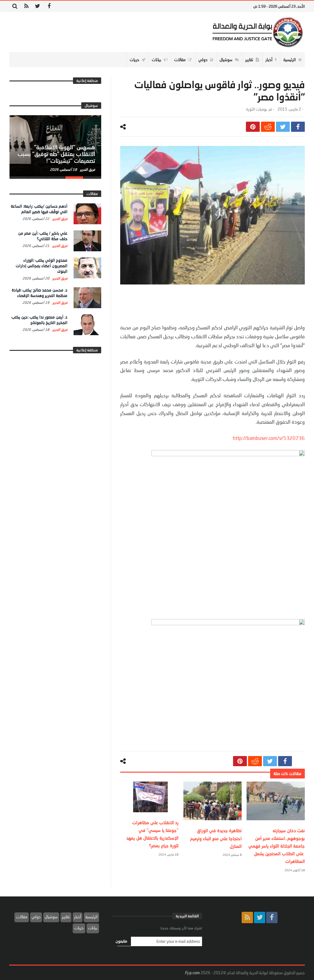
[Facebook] (49, 6)
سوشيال (51, 916)
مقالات (21, 916)
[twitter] (283, 127)
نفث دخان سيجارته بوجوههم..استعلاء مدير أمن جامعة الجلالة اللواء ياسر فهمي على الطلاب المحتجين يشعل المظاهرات (276, 846)
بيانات (93, 927)
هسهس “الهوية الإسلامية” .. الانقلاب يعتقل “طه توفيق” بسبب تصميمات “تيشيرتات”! (56, 154)
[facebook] (298, 127)
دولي (36, 916)
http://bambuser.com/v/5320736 (269, 438)
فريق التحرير (87, 169)
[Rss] (26, 6)
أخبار (77, 916)
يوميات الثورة (256, 109)
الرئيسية (91, 916)
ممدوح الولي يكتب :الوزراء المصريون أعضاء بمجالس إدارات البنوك (41, 266)
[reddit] (268, 127)
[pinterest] (253, 127)
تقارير (66, 916)
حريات (79, 927)
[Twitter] (37, 6)
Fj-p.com (192, 972)
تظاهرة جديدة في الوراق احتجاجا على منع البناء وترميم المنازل (216, 838)
